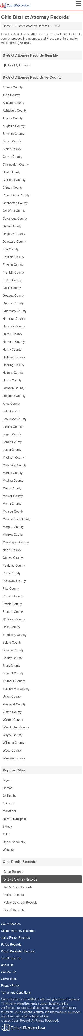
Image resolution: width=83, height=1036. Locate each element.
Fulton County (12, 280)
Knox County (11, 403)
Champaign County (16, 164)
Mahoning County (15, 465)
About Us (7, 965)
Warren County (13, 719)
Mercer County (13, 496)
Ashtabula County (15, 110)
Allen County (11, 95)
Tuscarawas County (16, 688)
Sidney (7, 826)
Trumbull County (14, 681)
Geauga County (13, 295)
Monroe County (13, 511)
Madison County (14, 457)
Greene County (13, 303)
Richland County (14, 619)
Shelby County (12, 658)
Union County (12, 696)
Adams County (13, 87)
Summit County (13, 673)
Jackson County (13, 388)
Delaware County (14, 241)
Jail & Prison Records (17, 887)
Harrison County (14, 341)
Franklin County (13, 272)
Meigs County (12, 488)
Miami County (12, 503)
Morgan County (13, 527)
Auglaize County (14, 126)
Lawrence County (14, 419)
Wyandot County (14, 758)
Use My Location (19, 65)
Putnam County (13, 611)
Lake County (11, 411)
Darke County (12, 226)
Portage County (13, 596)
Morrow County (13, 534)
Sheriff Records (13, 910)
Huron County (12, 380)
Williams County (13, 742)
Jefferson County (14, 395)
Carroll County (12, 156)
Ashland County (13, 102)
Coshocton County (15, 203)
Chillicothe (10, 795)
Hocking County (13, 365)
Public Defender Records (20, 902)
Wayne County (12, 735)
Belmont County (13, 133)
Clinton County (13, 187)
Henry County (12, 349)
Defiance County (14, 234)
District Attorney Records (20, 879)
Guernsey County (14, 311)
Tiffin (6, 834)
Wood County (12, 750)
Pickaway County (14, 581)
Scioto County (12, 642)
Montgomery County (16, 519)
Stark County (11, 665)
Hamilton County (14, 318)
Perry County (11, 573)
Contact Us (8, 972)
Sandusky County (14, 634)
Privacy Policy (10, 985)
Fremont (8, 803)
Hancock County (14, 326)
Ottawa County (13, 557)
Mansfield (9, 811)
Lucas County (12, 449)
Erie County (11, 249)
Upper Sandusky (14, 842)
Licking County (13, 426)
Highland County (14, 357)
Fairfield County (13, 257)
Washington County (16, 727)
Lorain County (12, 442)
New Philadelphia (14, 818)
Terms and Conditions (16, 992)
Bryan (7, 780)
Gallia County (12, 288)
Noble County (12, 550)
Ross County (11, 627)
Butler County (12, 149)
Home (7, 26)
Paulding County (14, 565)
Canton (8, 788)
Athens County (13, 118)
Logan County (12, 434)
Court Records (13, 871)
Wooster (8, 849)
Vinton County (12, 712)
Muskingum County (16, 542)
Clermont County (14, 180)
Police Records (13, 894)
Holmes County (13, 372)
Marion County (13, 473)
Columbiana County (16, 195)
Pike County (11, 588)
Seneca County (13, 650)
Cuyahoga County (15, 218)
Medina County (13, 480)
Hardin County (12, 334)
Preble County (12, 604)
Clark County (11, 172)
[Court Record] (15, 5)
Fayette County (13, 264)
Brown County (12, 141)
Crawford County (14, 210)
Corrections (9, 978)
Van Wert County (14, 704)
